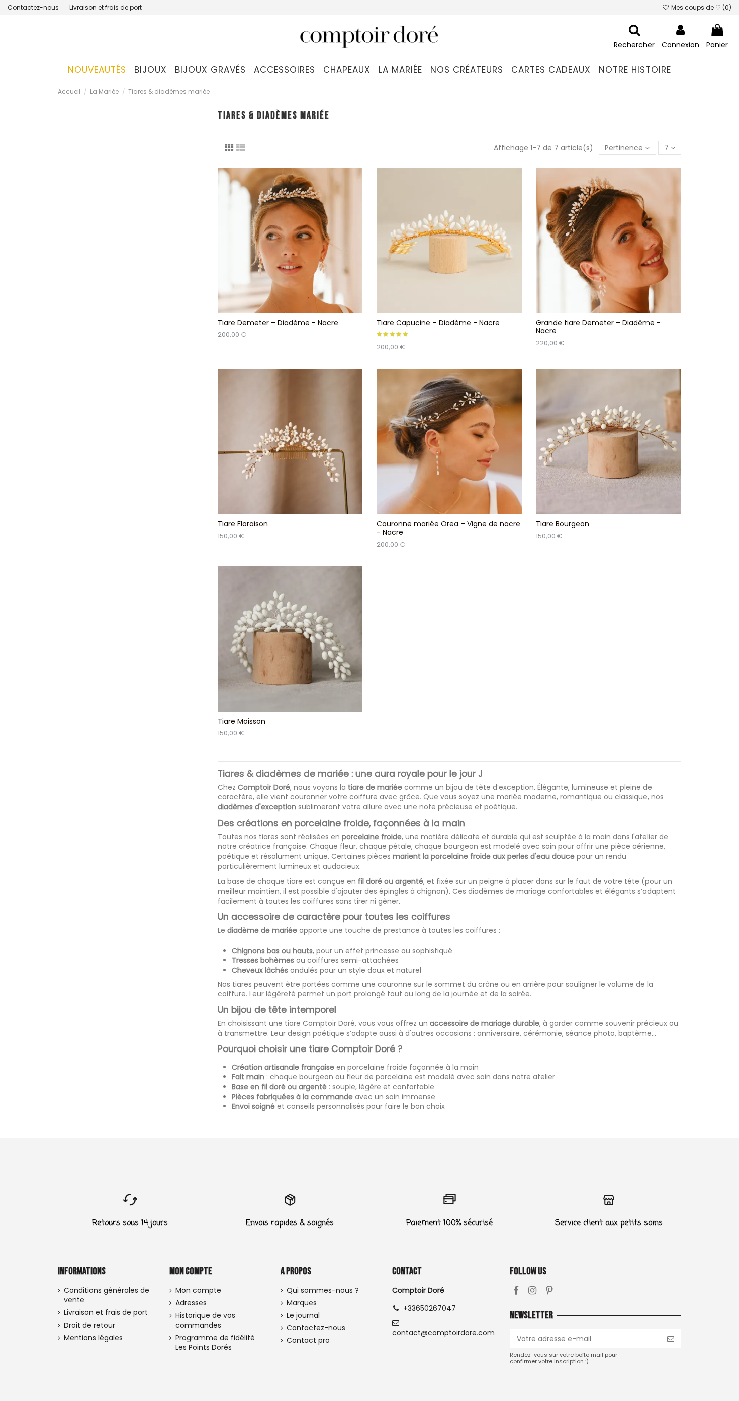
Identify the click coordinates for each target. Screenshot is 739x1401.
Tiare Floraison (243, 524)
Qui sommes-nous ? (323, 1290)
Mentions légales (93, 1338)
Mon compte (198, 1290)
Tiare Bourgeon (562, 524)
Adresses (191, 1303)
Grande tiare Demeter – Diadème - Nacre (598, 327)
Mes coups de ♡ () (700, 7)
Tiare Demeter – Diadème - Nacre (278, 323)
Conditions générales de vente (106, 1295)
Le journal (303, 1315)
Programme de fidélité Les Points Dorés (215, 1343)
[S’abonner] (670, 1338)
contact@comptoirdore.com (443, 1333)
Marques (302, 1303)
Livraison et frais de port (105, 7)
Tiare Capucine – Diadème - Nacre (438, 323)
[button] (150, 70)
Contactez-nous (34, 7)
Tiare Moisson (241, 721)
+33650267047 (429, 1308)
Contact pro (308, 1340)
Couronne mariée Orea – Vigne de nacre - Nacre (448, 528)
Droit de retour (89, 1325)
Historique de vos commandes (205, 1320)
